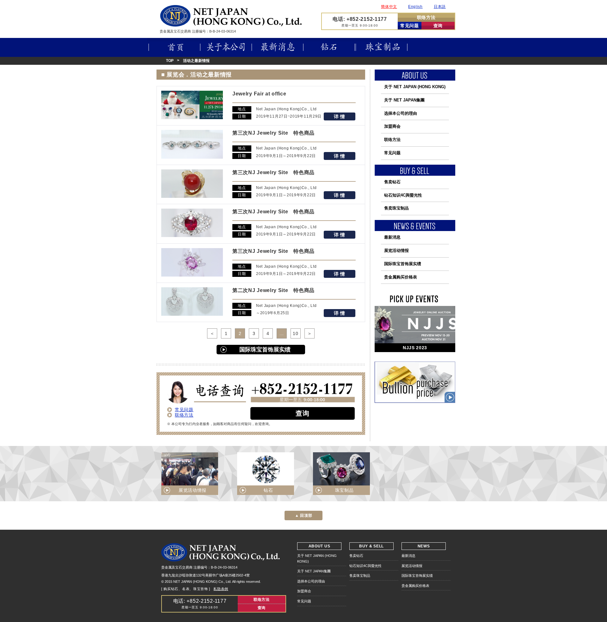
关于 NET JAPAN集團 (404, 100)
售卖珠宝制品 (396, 208)
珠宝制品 (382, 47)
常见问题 (409, 25)
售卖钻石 (392, 182)
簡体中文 (389, 6)
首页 (174, 47)
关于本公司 (226, 47)
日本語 (440, 6)
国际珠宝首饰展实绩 (265, 349)
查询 (438, 25)
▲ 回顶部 (303, 515)
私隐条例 (220, 589)
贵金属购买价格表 (400, 277)
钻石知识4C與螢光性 (403, 195)
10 (295, 333)
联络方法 (426, 17)
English (415, 6)
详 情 (339, 116)
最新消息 (277, 47)
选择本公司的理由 (400, 113)
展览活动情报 (396, 250)
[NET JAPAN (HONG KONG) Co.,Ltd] (231, 24)
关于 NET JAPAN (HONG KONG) (414, 86)
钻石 (330, 47)
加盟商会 (392, 126)
